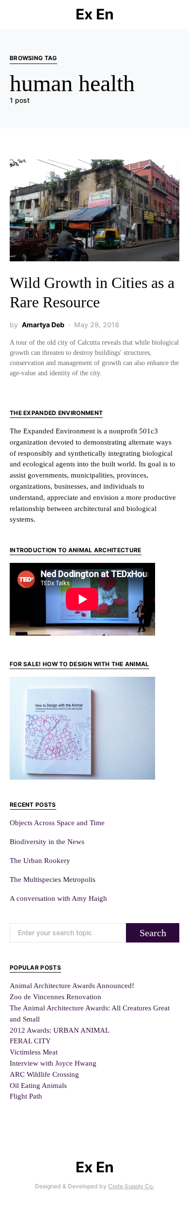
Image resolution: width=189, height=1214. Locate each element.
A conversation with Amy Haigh (58, 898)
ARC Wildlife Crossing (44, 1074)
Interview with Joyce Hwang (53, 1063)
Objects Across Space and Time (57, 822)
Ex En (95, 14)
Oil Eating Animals (38, 1085)
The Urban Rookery (40, 860)
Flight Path (26, 1096)
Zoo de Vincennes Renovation (55, 996)
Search (153, 932)
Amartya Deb (43, 324)
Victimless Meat (34, 1052)
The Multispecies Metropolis (52, 879)
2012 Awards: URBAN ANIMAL (60, 1030)
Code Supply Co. (131, 1186)
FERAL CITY (30, 1041)
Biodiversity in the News (47, 841)
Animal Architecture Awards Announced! (72, 985)
